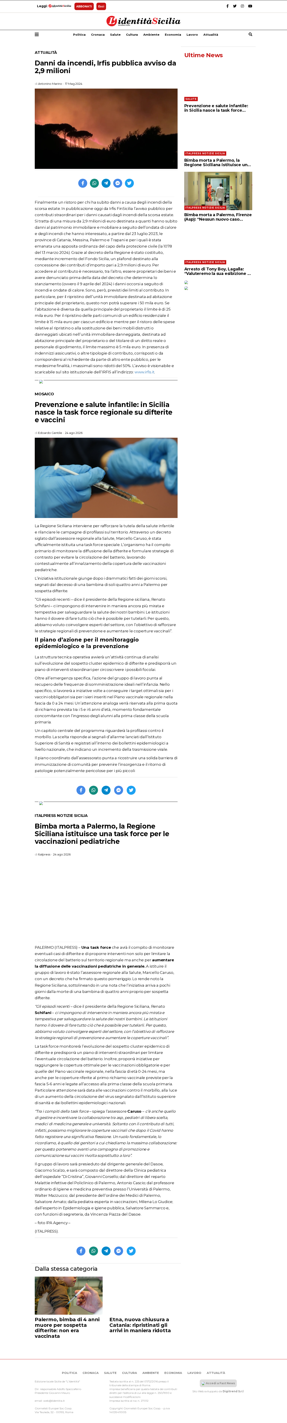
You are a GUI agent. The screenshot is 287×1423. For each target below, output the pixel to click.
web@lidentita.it (54, 1400)
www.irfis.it (144, 372)
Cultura (132, 34)
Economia (173, 34)
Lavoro (192, 34)
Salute (115, 34)
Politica (79, 34)
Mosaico (44, 394)
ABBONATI (84, 6)
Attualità (210, 34)
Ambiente (151, 34)
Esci (101, 6)
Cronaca (98, 34)
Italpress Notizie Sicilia (61, 815)
